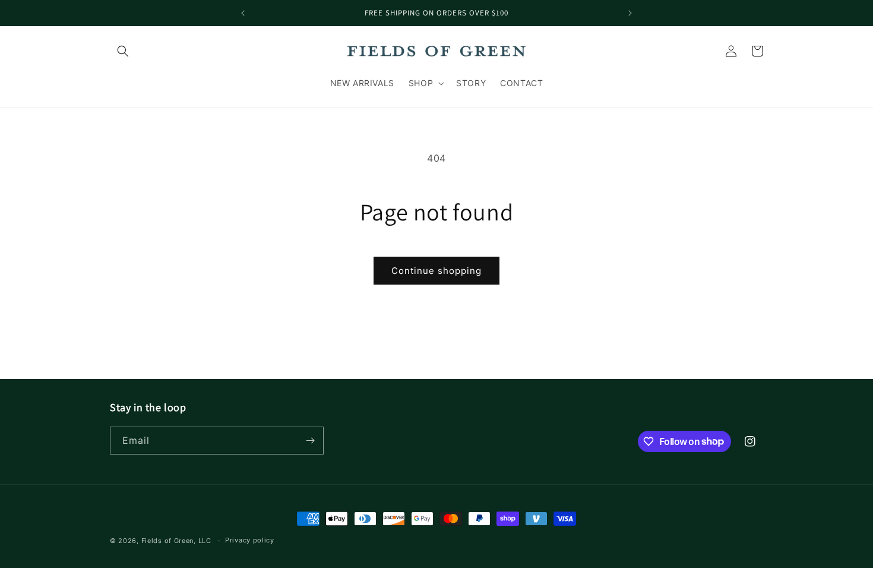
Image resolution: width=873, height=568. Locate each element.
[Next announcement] (630, 13)
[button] (123, 51)
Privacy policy (249, 540)
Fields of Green (167, 541)
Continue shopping (436, 270)
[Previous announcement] (243, 13)
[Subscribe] (310, 441)
